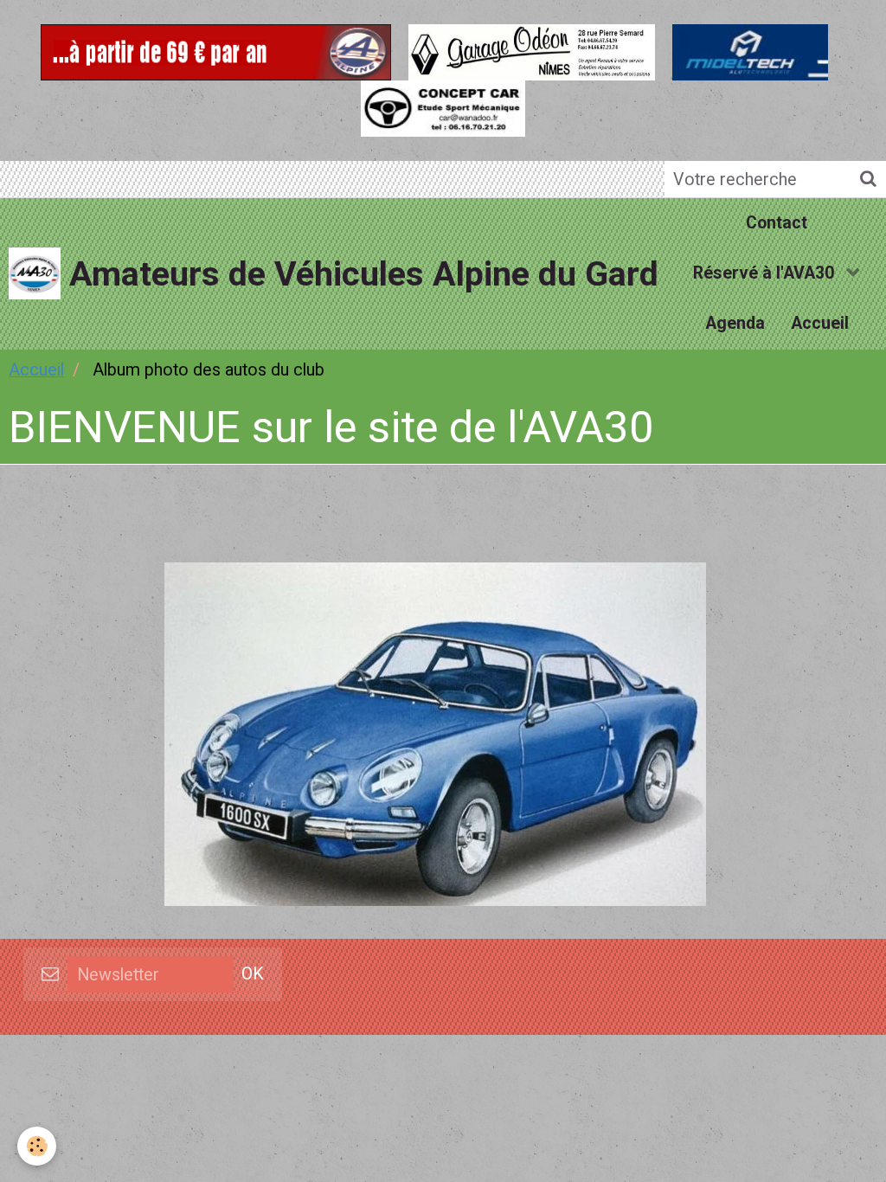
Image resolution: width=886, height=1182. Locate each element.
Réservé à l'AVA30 (765, 273)
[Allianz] (216, 50)
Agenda (735, 323)
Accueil (820, 323)
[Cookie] (36, 1146)
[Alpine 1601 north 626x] (435, 733)
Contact (776, 223)
